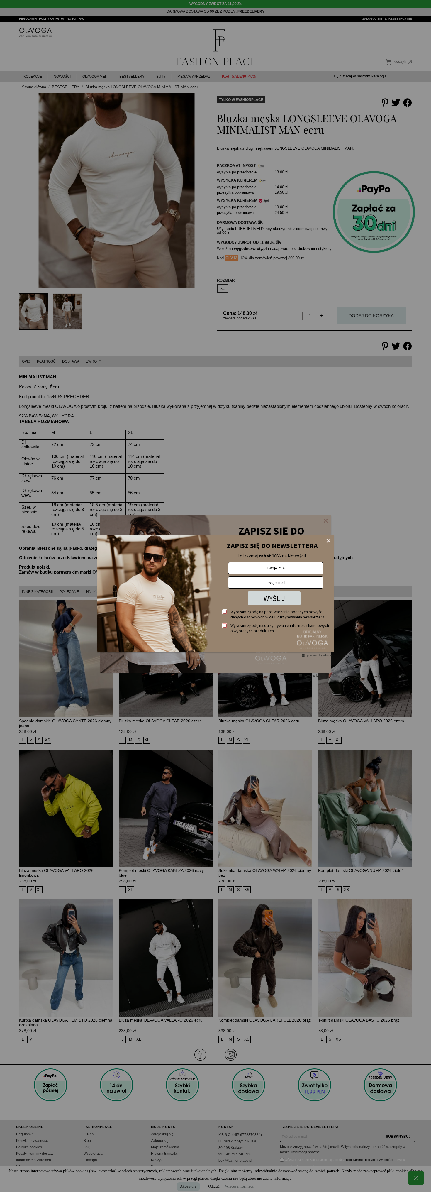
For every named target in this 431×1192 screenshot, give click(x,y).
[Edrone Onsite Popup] (215, 596)
